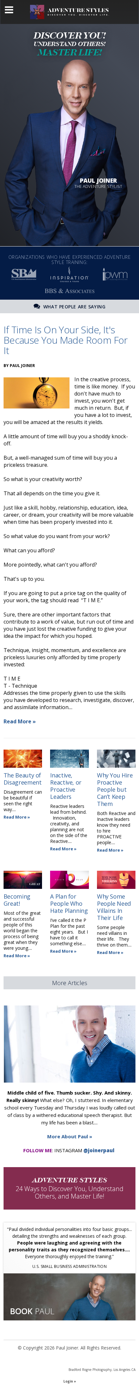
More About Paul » (69, 1136)
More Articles (69, 983)
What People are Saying (73, 307)
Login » (69, 1381)
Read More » (20, 721)
